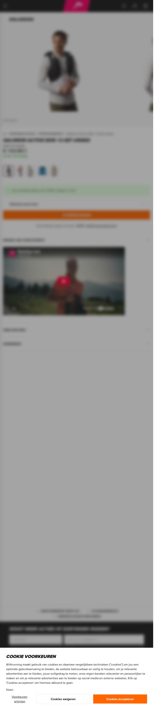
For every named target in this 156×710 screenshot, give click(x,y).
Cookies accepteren (120, 699)
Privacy (9, 689)
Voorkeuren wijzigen (19, 699)
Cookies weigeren (63, 699)
